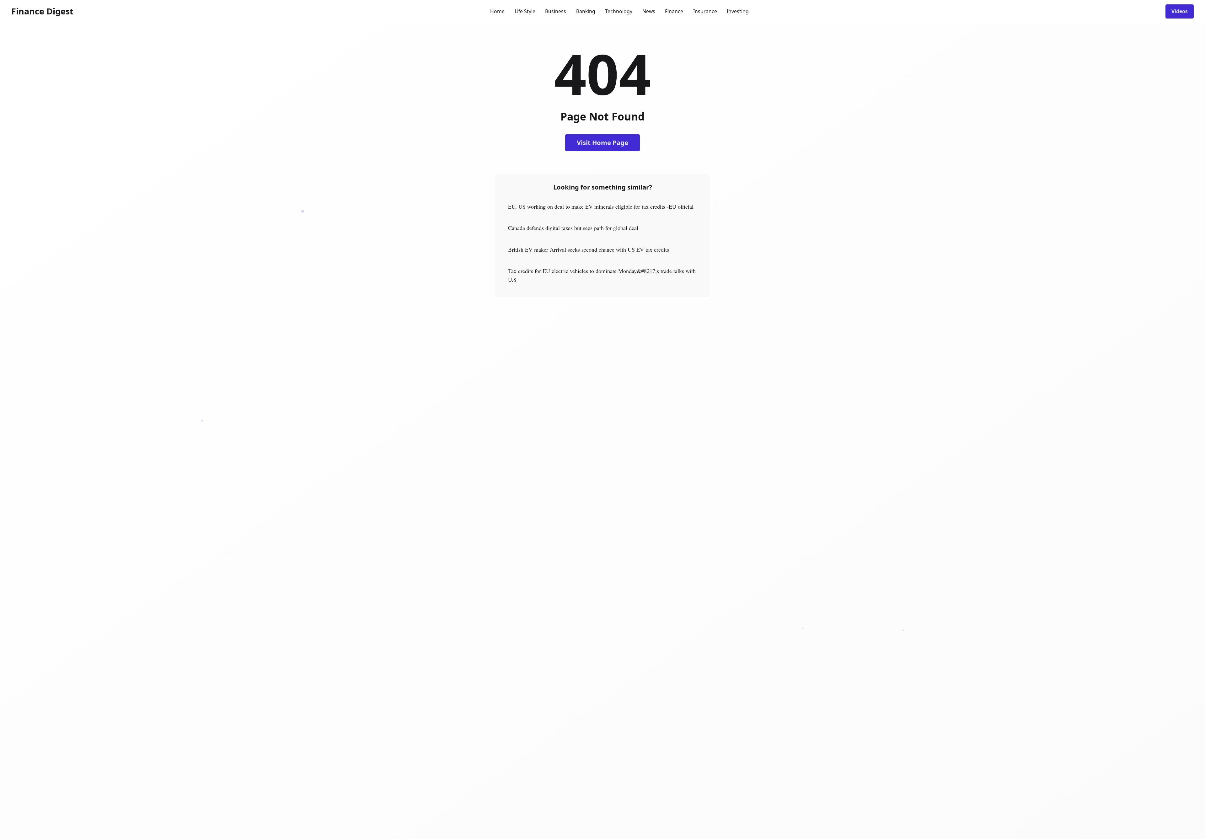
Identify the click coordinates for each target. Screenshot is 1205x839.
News (648, 11)
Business (555, 11)
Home (497, 11)
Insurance (705, 11)
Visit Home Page (602, 142)
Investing (738, 11)
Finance (674, 11)
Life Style (525, 11)
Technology (618, 11)
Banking (585, 11)
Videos (1179, 11)
